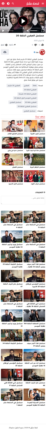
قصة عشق (34, 427)
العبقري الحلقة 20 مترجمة (27, 94)
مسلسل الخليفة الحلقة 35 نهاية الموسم (13, 265)
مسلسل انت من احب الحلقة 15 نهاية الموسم (35, 364)
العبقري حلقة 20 (30, 102)
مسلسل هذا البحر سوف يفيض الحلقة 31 (36, 344)
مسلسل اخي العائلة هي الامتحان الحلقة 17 (13, 384)
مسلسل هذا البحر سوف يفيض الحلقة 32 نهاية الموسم (36, 267)
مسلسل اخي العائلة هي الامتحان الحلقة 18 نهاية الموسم (36, 306)
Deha (34, 85)
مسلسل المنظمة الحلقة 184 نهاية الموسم (34, 325)
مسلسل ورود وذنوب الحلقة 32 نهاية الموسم (12, 245)
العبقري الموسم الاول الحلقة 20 (25, 98)
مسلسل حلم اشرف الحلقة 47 (13, 285)
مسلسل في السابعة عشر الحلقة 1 (13, 404)
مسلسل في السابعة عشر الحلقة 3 (35, 245)
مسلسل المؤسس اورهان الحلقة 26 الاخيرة (35, 285)
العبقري (26, 85)
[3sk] (42, 54)
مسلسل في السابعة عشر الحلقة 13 (35, 226)
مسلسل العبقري (15, 102)
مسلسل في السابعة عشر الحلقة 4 (13, 226)
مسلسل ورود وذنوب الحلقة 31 (12, 325)
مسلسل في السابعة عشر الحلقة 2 (13, 305)
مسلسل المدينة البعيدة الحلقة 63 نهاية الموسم (36, 404)
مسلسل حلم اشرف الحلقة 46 (35, 384)
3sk (37, 52)
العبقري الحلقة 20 (30, 89)
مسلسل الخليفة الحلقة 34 (13, 343)
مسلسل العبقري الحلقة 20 (27, 106)
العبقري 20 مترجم (14, 85)
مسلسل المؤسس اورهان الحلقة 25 (13, 364)
